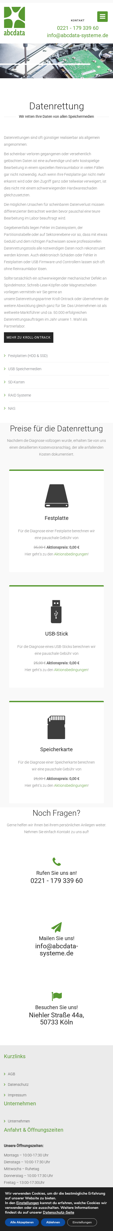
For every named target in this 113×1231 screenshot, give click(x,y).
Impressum (17, 1095)
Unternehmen (19, 1121)
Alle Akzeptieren (22, 1222)
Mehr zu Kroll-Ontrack (29, 337)
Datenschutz (18, 1084)
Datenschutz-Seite (58, 1212)
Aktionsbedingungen (71, 554)
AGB (11, 1074)
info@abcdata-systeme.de (77, 35)
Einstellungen (27, 1203)
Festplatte (57, 518)
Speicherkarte (56, 749)
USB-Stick (56, 634)
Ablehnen (53, 1222)
